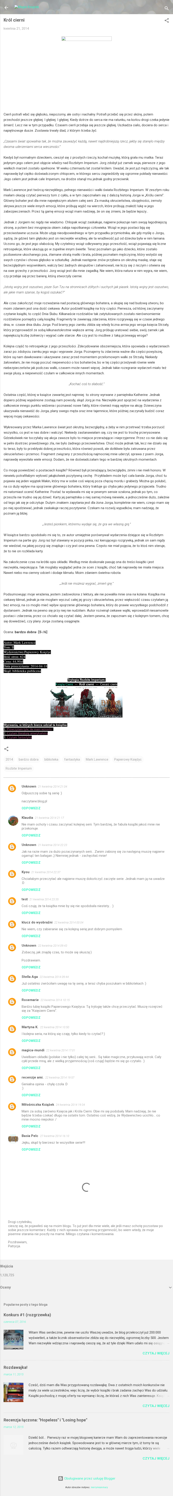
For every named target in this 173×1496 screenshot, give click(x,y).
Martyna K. (30, 1027)
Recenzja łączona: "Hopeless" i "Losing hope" (45, 1420)
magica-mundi (33, 1050)
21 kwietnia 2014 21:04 (52, 786)
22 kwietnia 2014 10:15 (55, 1000)
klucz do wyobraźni (37, 922)
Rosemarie (30, 1000)
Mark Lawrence (97, 759)
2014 (9, 759)
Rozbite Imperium (19, 768)
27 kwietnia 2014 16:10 (54, 1136)
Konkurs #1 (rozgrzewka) (27, 1314)
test (25, 899)
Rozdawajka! (15, 1367)
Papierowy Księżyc (128, 759)
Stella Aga (30, 977)
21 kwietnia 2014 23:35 (44, 899)
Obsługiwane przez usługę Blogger (89, 1478)
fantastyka (72, 759)
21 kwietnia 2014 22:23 (52, 845)
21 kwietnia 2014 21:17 (49, 817)
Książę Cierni (64, 684)
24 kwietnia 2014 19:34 (70, 1104)
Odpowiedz (31, 808)
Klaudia (27, 818)
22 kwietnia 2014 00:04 (68, 922)
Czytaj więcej (156, 1353)
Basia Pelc (30, 1136)
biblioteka (51, 759)
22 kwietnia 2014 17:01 (60, 1050)
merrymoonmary (99, 1487)
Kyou (26, 872)
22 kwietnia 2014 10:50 (54, 1027)
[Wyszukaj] (166, 9)
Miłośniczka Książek (38, 1105)
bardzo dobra (29, 759)
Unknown (29, 786)
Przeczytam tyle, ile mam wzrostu (29, 729)
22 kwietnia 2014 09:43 (52, 945)
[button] (166, 21)
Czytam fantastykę (19, 737)
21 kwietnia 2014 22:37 (45, 872)
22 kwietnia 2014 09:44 (54, 977)
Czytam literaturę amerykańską (27, 733)
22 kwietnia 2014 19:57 (59, 1077)
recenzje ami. (32, 1077)
